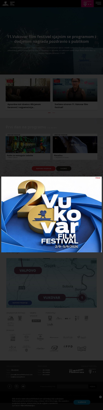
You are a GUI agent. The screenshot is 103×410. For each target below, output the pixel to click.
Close (97, 178)
